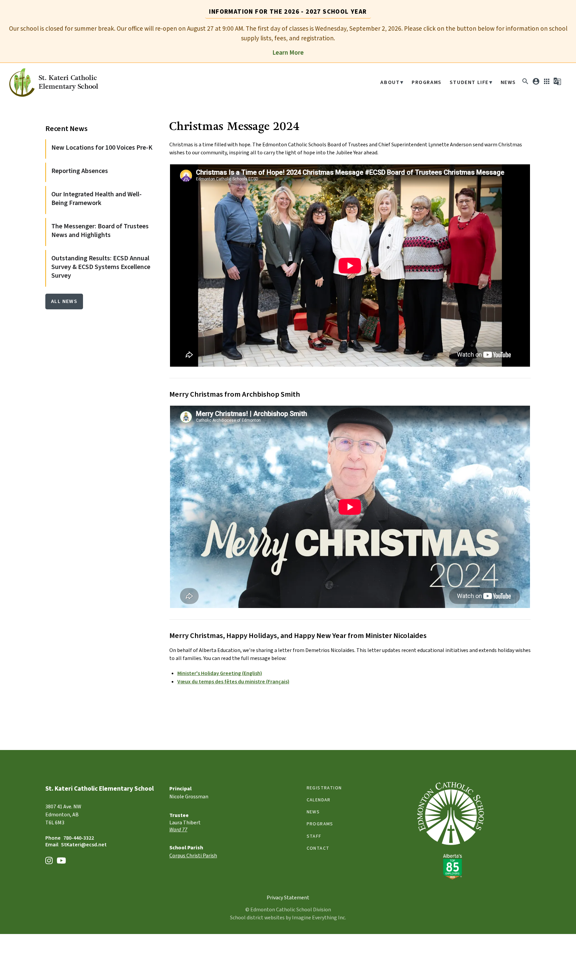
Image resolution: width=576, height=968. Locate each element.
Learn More (288, 52)
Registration (324, 788)
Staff (314, 836)
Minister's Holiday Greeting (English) (219, 673)
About (390, 82)
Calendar (319, 800)
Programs (427, 82)
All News (64, 301)
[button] (525, 83)
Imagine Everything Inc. (319, 917)
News (508, 82)
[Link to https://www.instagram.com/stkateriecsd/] (49, 861)
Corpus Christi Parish (193, 855)
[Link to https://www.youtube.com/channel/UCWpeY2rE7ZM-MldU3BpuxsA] (61, 861)
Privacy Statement (288, 897)
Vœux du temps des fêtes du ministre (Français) (233, 681)
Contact (318, 848)
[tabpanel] (288, 40)
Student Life (469, 82)
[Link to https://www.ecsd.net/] (450, 878)
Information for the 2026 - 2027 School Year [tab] (288, 11)
